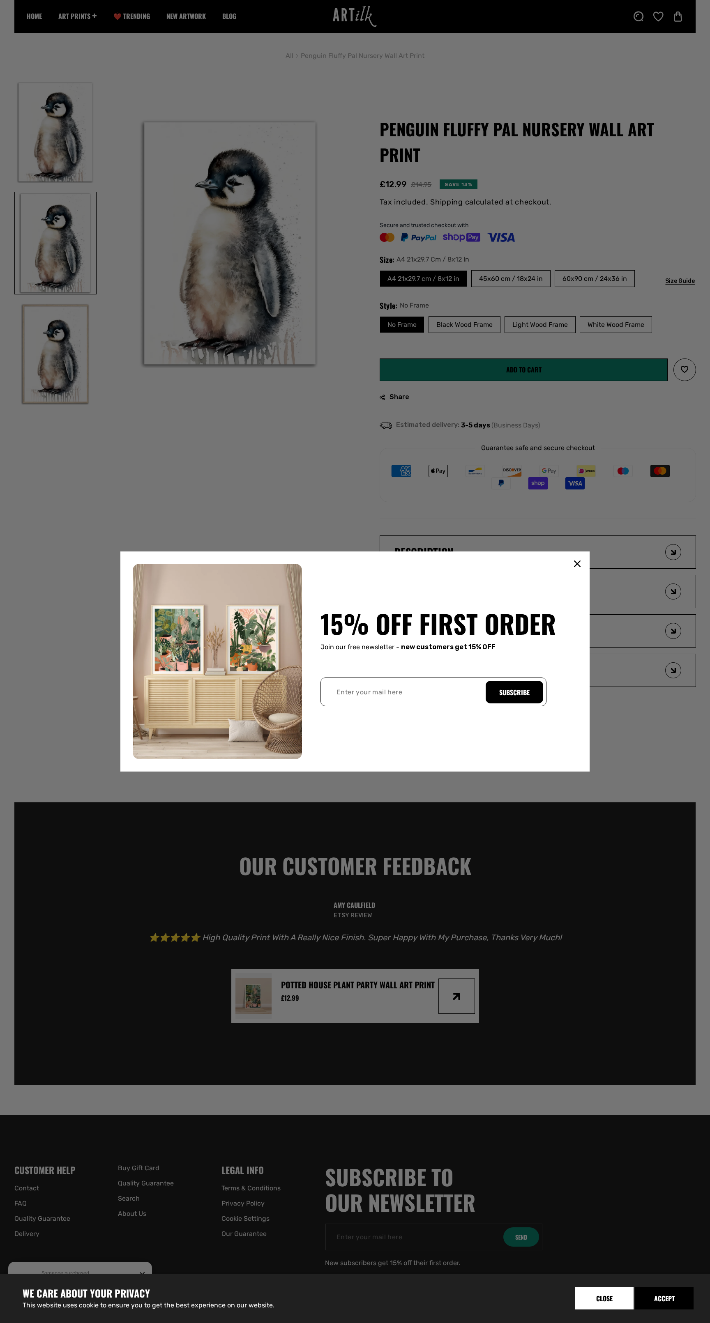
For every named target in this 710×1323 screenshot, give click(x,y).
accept (664, 1298)
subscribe (514, 692)
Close (604, 1298)
